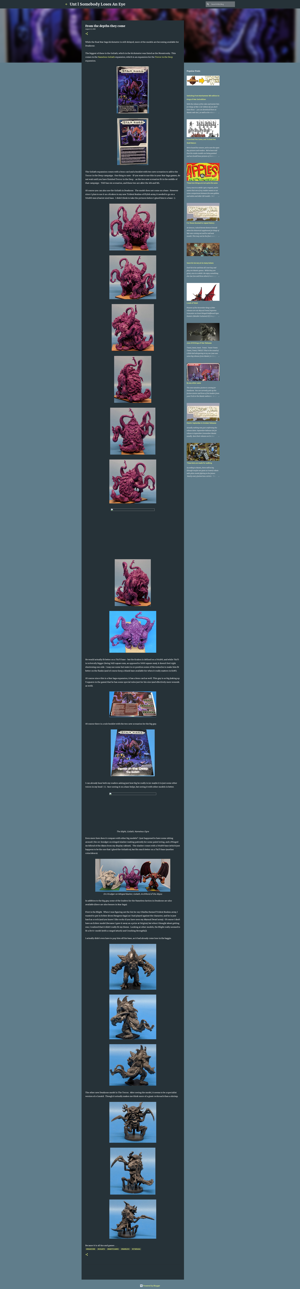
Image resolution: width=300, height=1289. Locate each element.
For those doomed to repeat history (200, 223)
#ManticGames (113, 1249)
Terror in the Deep (164, 57)
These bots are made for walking (199, 463)
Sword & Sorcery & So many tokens (200, 263)
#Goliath (101, 1249)
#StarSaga (136, 1249)
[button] (86, 33)
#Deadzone (90, 1249)
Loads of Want (192, 303)
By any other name (194, 383)
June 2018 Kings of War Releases (199, 343)
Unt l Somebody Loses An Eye (97, 4)
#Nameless (125, 1249)
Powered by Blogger (151, 1286)
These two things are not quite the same (202, 183)
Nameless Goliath (106, 57)
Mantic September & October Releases (201, 423)
